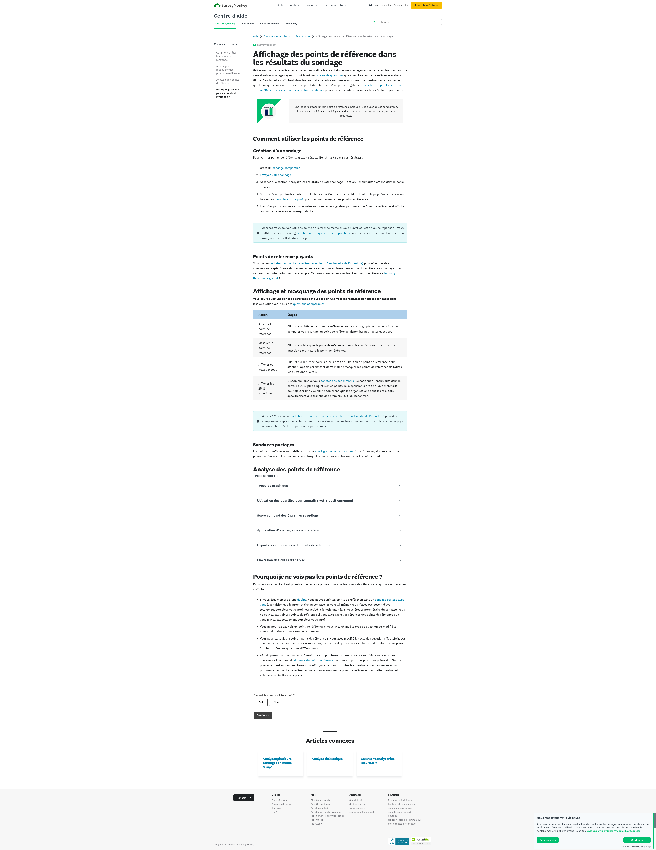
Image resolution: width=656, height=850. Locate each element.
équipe (301, 600)
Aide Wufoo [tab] (247, 23)
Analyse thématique (327, 758)
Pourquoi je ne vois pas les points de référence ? (228, 93)
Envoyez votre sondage (275, 175)
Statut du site (356, 800)
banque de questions (329, 75)
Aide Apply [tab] (291, 23)
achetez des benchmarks (337, 381)
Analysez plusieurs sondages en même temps (277, 762)
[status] (330, 233)
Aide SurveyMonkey (321, 800)
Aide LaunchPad (319, 807)
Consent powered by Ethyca (634, 846)
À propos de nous (281, 804)
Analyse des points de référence (227, 81)
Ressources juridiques (400, 800)
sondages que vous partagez (334, 451)
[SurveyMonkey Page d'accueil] (231, 5)
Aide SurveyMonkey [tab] (224, 23)
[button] (330, 485)
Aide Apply (316, 823)
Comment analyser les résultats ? (378, 760)
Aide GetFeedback (320, 804)
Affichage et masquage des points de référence (228, 69)
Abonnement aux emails (362, 811)
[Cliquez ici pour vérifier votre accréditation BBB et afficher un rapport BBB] (398, 844)
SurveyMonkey (279, 800)
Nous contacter (383, 5)
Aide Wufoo (317, 819)
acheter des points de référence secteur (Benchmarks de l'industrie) (317, 263)
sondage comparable (286, 168)
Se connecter (401, 5)
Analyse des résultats (277, 36)
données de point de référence (314, 660)
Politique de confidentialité (402, 804)
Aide (255, 36)
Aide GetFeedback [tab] (269, 23)
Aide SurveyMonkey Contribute (327, 815)
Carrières (277, 807)
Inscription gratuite (426, 5)
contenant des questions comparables (324, 233)
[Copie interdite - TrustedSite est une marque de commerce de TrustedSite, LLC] (421, 844)
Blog (274, 811)
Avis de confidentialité (600, 830)
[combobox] (243, 797)
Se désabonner (357, 804)
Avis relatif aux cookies (627, 830)
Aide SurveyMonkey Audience (326, 811)
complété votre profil (290, 199)
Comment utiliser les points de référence (226, 56)
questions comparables (308, 304)
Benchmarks (302, 36)
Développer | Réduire (266, 475)
